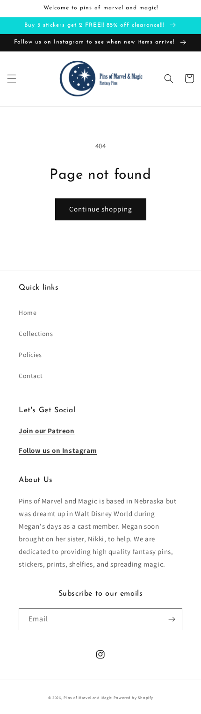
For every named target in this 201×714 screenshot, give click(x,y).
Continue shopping (100, 208)
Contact (31, 376)
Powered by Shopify (133, 697)
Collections (36, 333)
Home (27, 312)
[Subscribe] (171, 619)
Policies (30, 354)
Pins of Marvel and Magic (88, 697)
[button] (11, 78)
